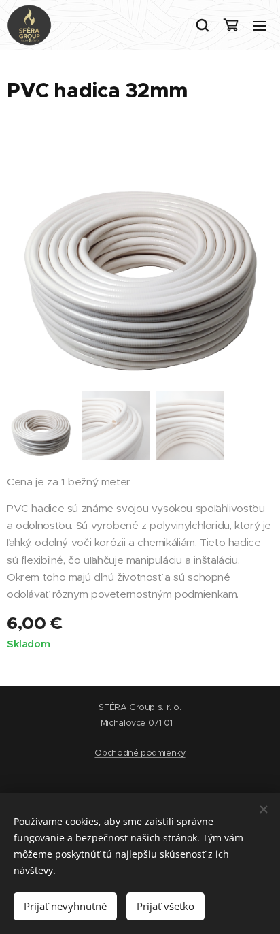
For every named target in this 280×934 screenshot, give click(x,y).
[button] (201, 25)
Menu (259, 25)
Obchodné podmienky (139, 752)
